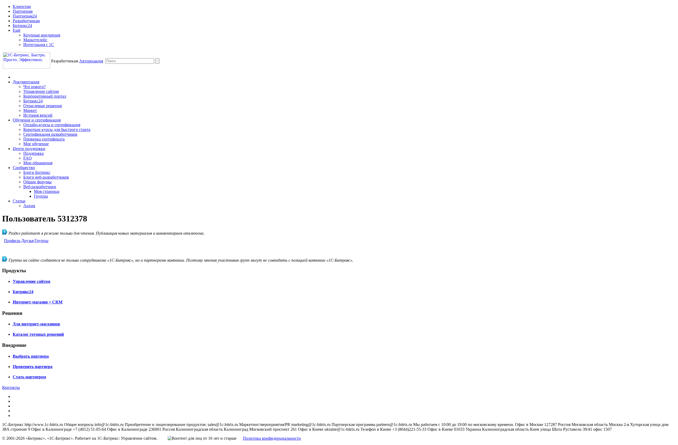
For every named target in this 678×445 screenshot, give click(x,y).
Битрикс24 (22, 25)
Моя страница (46, 191)
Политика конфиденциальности (272, 438)
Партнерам (23, 11)
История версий (37, 115)
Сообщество (24, 167)
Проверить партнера (32, 366)
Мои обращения (37, 163)
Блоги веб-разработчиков (46, 177)
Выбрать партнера (31, 356)
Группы (41, 196)
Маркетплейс (35, 40)
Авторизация (91, 61)
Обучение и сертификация (37, 120)
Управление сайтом (41, 91)
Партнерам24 (25, 16)
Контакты (11, 387)
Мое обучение (36, 144)
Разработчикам (26, 21)
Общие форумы (37, 182)
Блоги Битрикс (36, 172)
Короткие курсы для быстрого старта (56, 129)
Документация (26, 82)
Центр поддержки (29, 148)
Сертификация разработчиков (50, 134)
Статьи (19, 201)
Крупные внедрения (41, 35)
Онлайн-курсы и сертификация (51, 124)
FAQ (27, 158)
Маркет (30, 110)
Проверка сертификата (44, 139)
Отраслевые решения (42, 105)
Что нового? (34, 86)
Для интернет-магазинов (36, 324)
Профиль (12, 240)
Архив (29, 205)
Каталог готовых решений (38, 334)
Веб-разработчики (39, 186)
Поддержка (33, 153)
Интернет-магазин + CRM (38, 302)
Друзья (27, 240)
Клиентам (22, 6)
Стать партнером (29, 377)
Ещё (16, 30)
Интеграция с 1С (38, 44)
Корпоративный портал (44, 96)
